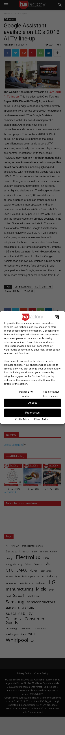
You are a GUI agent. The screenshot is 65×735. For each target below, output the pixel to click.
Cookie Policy (22, 419)
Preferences (32, 412)
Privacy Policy (41, 419)
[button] (56, 317)
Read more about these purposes (50, 393)
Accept (32, 402)
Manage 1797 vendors (26, 393)
